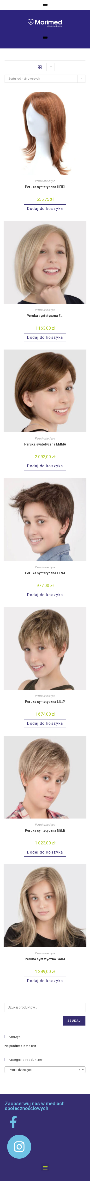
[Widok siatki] (40, 67)
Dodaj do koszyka (45, 208)
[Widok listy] (50, 67)
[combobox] (45, 1069)
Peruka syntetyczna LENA (45, 573)
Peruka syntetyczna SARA (45, 959)
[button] (45, 4)
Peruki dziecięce (45, 181)
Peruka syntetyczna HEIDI (45, 187)
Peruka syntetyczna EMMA (45, 444)
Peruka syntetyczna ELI (45, 316)
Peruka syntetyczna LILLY (45, 702)
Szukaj (74, 1020)
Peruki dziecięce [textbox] (44, 1070)
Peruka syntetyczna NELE (45, 830)
